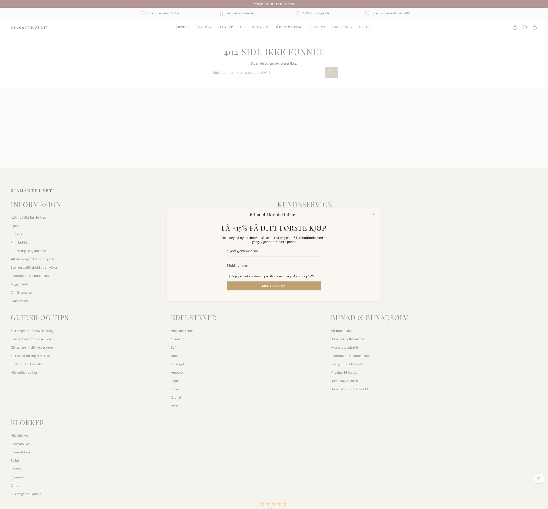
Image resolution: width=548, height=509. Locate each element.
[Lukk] (373, 214)
